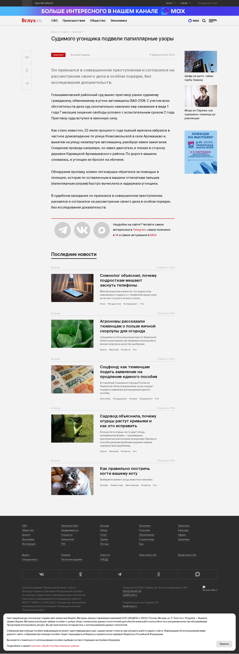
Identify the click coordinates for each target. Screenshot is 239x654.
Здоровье (184, 539)
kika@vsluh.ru (130, 606)
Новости (65, 32)
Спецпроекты (30, 559)
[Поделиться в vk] (27, 57)
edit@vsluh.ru (130, 595)
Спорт (103, 535)
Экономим (145, 525)
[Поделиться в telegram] (27, 83)
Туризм (104, 539)
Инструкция (28, 544)
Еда (141, 544)
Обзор (103, 530)
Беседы (104, 525)
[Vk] (41, 574)
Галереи (65, 555)
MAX (153, 235)
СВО (54, 20)
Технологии (67, 539)
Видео (25, 555)
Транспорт (77, 32)
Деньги (26, 535)
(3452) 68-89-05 (132, 591)
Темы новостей (147, 555)
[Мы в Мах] (193, 21)
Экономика (118, 20)
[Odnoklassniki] (80, 574)
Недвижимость (70, 530)
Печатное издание (71, 559)
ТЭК (63, 544)
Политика (144, 530)
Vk (117, 235)
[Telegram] (119, 574)
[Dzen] (158, 574)
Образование (146, 535)
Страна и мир (146, 539)
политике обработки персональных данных (54, 646)
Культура (183, 530)
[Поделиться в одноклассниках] (27, 70)
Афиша (182, 535)
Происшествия (74, 20)
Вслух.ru (31, 21)
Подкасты (67, 535)
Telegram (139, 229)
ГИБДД (104, 559)
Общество (98, 20)
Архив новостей (187, 555)
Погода (104, 544)
